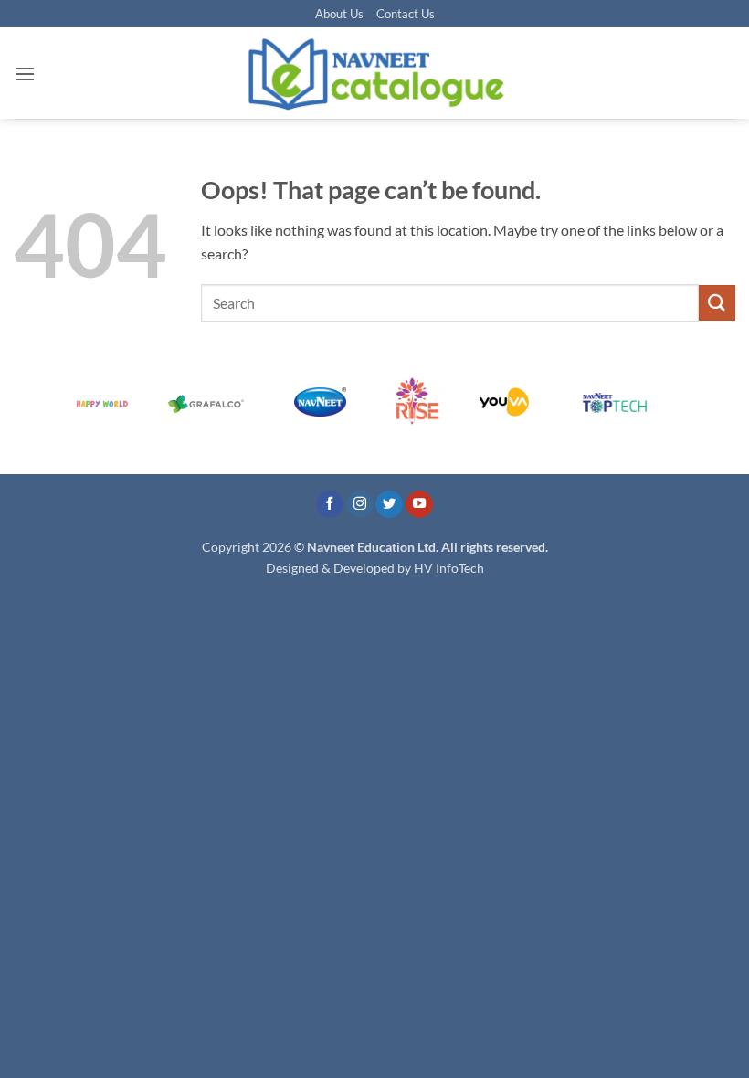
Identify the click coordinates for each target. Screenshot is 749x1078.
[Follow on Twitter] (389, 505)
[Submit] (717, 303)
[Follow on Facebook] (329, 505)
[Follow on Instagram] (360, 505)
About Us (339, 13)
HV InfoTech (449, 568)
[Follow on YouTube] (419, 505)
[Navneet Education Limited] (374, 73)
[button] (25, 73)
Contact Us (405, 13)
